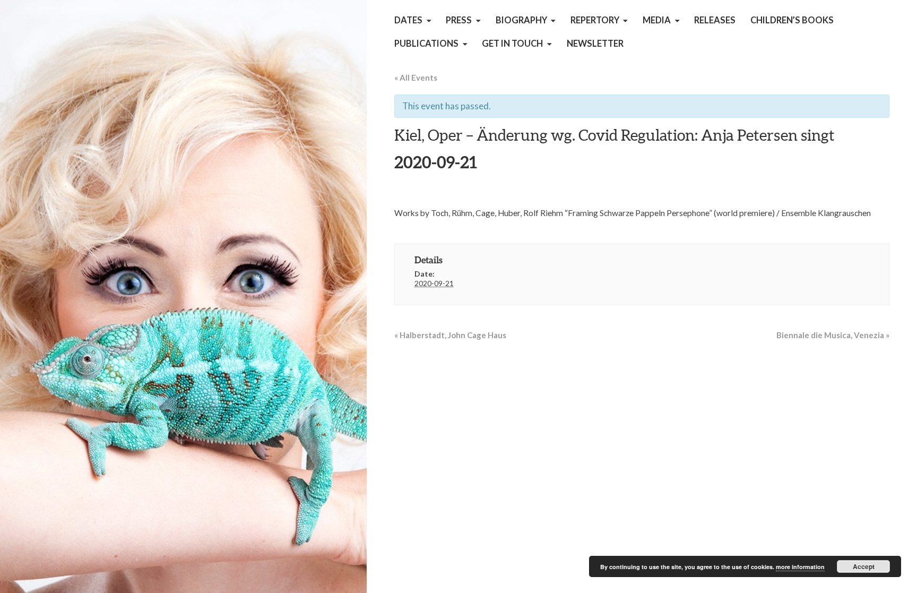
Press (459, 20)
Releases (715, 20)
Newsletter (595, 43)
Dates (408, 20)
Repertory (594, 20)
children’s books (792, 20)
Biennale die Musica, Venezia (832, 335)
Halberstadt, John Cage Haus (450, 335)
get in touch (512, 43)
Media (657, 20)
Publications (426, 43)
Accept (864, 566)
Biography (521, 20)
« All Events (415, 77)
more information (800, 567)
